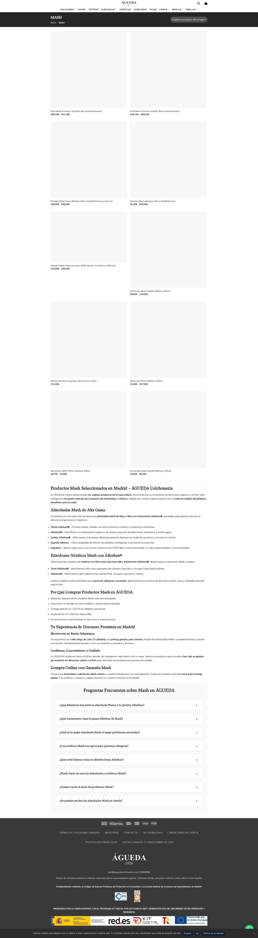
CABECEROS (140, 9)
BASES (81, 9)
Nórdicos (125, 9)
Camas (163, 9)
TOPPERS (93, 9)
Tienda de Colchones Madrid (79, 832)
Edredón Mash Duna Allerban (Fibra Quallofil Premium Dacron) (82, 201)
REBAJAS (191, 9)
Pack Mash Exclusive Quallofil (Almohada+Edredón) (76, 111)
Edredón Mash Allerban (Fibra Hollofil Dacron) (152, 201)
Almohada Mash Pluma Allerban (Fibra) (70, 471)
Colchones (67, 9)
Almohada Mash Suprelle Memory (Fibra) (150, 471)
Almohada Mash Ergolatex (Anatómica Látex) (73, 381)
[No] (254, 934)
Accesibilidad (152, 832)
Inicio (53, 22)
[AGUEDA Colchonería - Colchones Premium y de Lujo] (129, 3)
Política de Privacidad (101, 842)
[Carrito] (205, 3)
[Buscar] (198, 3)
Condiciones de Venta (182, 832)
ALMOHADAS (108, 9)
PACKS (153, 9)
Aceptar (188, 933)
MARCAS (176, 9)
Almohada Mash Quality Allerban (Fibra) (150, 291)
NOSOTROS (112, 832)
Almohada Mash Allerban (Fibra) (146, 381)
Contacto (131, 832)
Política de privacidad (213, 933)
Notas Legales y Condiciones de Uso (147, 842)
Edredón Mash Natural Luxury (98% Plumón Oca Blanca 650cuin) (83, 265)
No (197, 933)
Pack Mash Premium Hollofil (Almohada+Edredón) (155, 111)
